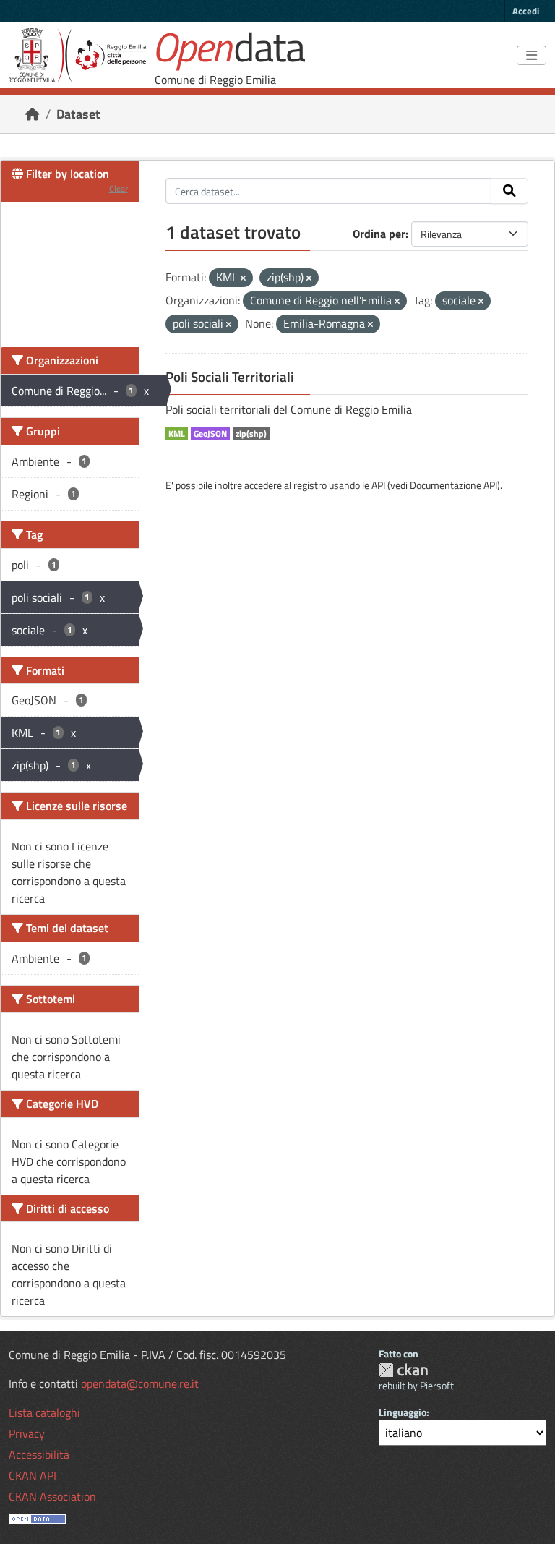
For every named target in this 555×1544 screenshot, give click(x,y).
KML (176, 433)
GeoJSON (210, 433)
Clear (118, 188)
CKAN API (32, 1475)
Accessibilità (39, 1454)
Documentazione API (453, 484)
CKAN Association (52, 1496)
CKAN (403, 1370)
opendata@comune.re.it (140, 1383)
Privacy (27, 1433)
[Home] (32, 114)
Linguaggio (402, 1412)
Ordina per (379, 233)
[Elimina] (243, 278)
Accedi (525, 11)
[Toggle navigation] (531, 56)
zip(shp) (251, 433)
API (378, 484)
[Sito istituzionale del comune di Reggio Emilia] (77, 55)
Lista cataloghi (44, 1412)
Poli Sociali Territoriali (229, 377)
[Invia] (509, 191)
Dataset (78, 114)
